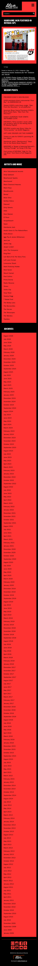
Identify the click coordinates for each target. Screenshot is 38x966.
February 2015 (9, 779)
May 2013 (7, 841)
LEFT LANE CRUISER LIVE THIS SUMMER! (18, 133)
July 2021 (7, 529)
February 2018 (9, 661)
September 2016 (10, 717)
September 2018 (10, 638)
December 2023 (10, 438)
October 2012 (9, 861)
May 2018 (7, 651)
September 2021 (10, 523)
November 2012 (10, 858)
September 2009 (10, 927)
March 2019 (8, 618)
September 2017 (10, 677)
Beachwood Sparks (11, 178)
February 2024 (9, 431)
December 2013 (10, 825)
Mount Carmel (9, 273)
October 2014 (9, 792)
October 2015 (9, 753)
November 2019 (10, 592)
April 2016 (7, 733)
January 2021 (9, 546)
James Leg (7, 244)
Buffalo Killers (9, 201)
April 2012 (7, 877)
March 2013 (8, 848)
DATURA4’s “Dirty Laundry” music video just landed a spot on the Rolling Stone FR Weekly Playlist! (18, 123)
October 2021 (9, 520)
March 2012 (8, 881)
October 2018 (9, 634)
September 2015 (10, 756)
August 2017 (8, 680)
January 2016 (9, 743)
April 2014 (7, 812)
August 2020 (8, 562)
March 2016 (8, 736)
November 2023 (10, 441)
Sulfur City (7, 290)
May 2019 (7, 612)
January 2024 (9, 434)
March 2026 (8, 349)
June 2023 (8, 457)
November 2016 (10, 710)
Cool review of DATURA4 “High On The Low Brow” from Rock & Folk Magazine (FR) (18, 153)
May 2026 (7, 346)
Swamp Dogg (8, 296)
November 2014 (10, 789)
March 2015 (8, 776)
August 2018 (8, 641)
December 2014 (10, 785)
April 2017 (7, 694)
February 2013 (9, 851)
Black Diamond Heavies (12, 185)
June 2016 (8, 726)
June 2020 (8, 569)
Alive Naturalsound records (13, 171)
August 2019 (8, 602)
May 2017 (7, 690)
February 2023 (9, 470)
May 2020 (7, 572)
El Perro (6, 217)
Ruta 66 (7, 74)
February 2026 (9, 352)
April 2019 (7, 615)
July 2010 (7, 920)
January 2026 (9, 356)
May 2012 (7, 874)
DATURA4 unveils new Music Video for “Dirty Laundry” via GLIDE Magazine (17, 129)
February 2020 (9, 582)
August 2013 (8, 835)
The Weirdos (8, 316)
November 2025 (10, 362)
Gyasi (6, 224)
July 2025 (7, 375)
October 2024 (9, 405)
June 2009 (8, 930)
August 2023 (8, 451)
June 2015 (8, 766)
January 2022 (9, 510)
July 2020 (7, 566)
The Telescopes (9, 312)
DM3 (5, 211)
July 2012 (7, 867)
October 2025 (9, 365)
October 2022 (9, 480)
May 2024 (7, 421)
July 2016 (7, 723)
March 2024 (8, 428)
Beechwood (8, 181)
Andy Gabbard (9, 175)
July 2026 (7, 339)
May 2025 (7, 382)
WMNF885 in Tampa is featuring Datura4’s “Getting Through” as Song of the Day (19, 147)
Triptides (7, 319)
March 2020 (8, 579)
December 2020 (10, 549)
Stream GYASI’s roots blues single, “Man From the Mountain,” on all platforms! (18, 106)
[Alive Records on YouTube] (17, 947)
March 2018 (8, 657)
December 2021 (10, 513)
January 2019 (9, 625)
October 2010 (9, 910)
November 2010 (10, 907)
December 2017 (10, 667)
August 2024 (8, 411)
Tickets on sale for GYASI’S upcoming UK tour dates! (18, 137)
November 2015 (10, 749)
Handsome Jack (19, 72)
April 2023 (7, 464)
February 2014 (9, 818)
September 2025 (10, 369)
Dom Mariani (8, 214)
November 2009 (10, 923)
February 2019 (9, 621)
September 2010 (10, 913)
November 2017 (10, 671)
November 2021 (10, 516)
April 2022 (7, 500)
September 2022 (10, 484)
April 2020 (7, 575)
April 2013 (7, 845)
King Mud (7, 253)
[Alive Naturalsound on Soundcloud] (21, 947)
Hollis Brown (8, 234)
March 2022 (8, 503)
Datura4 (7, 204)
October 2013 (9, 831)
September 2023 (10, 447)
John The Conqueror (11, 250)
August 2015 (8, 759)
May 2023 (7, 461)
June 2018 (8, 648)
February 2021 (9, 543)
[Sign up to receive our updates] (12, 943)
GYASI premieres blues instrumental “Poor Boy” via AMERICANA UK (19, 101)
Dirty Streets (8, 207)
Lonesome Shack (10, 263)
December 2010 (10, 904)
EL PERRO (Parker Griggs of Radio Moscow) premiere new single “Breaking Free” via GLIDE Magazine (18, 79)
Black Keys (8, 188)
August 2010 (8, 917)
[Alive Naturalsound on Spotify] (25, 947)
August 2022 (8, 487)
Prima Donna (8, 280)
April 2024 (7, 424)
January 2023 (9, 474)
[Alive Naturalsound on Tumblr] (25, 943)
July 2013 (7, 838)
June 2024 (8, 418)
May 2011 (7, 894)
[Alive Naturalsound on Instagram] (17, 943)
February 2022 (9, 507)
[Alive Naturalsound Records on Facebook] (21, 943)
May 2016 (7, 730)
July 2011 (7, 890)
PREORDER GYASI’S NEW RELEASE (16, 97)
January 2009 (9, 933)
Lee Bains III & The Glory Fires (15, 257)
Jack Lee (7, 240)
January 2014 (9, 822)
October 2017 (9, 674)
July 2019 (7, 605)
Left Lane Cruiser (10, 260)
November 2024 (10, 401)
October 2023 (9, 444)
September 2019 (10, 598)
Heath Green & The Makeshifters (15, 230)
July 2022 (7, 490)
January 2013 (9, 854)
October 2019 (9, 595)
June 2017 (8, 687)
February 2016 (9, 739)
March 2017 (8, 697)
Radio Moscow (9, 283)
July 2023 (7, 454)
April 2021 (7, 536)
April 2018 (7, 654)
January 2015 (9, 782)
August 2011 (8, 887)
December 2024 (10, 398)
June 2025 (8, 379)
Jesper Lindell (9, 247)
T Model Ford (8, 299)
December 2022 (10, 477)
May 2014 (7, 808)
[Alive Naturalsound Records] (12, 8)
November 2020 (10, 552)
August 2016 (8, 720)
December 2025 (10, 359)
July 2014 (7, 802)
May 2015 (7, 769)
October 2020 (9, 556)
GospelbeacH (8, 221)
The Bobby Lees (9, 303)
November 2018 (10, 631)
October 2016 (9, 713)
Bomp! (6, 194)
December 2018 (10, 628)
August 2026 (8, 336)
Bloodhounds (8, 191)
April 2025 (7, 385)
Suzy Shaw (7, 293)
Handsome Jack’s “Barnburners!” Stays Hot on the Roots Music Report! (18, 142)
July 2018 (7, 644)
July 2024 (7, 415)
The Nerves (8, 309)
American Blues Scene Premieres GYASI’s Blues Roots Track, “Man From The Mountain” (19, 112)
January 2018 (9, 664)
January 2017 (9, 703)
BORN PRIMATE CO (22, 961)
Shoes (6, 286)
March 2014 (8, 815)
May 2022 (7, 497)
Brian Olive (7, 198)
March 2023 (8, 467)
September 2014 (10, 795)
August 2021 (8, 526)
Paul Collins (8, 276)
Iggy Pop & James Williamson (14, 237)
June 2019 (8, 608)
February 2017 (9, 700)
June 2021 (8, 533)
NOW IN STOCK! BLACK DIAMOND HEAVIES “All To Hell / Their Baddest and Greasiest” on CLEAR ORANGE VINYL (18, 84)
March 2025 (8, 388)
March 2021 (8, 539)
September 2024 (10, 408)
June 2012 (8, 871)
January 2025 (9, 395)
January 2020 (9, 585)
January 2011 (9, 900)
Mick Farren (8, 270)
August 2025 (8, 372)
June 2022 (8, 493)
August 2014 (8, 799)
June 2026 (8, 342)
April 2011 (7, 897)
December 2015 (10, 746)
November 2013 (10, 828)
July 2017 (7, 684)
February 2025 (9, 392)
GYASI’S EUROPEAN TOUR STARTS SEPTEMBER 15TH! (16, 117)
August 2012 (8, 864)
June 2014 (8, 805)
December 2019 (10, 589)
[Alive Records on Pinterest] (12, 947)
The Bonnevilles (9, 306)
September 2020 (10, 559)
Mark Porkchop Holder (12, 267)
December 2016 (10, 707)
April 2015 (7, 772)
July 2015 (7, 762)
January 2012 (9, 884)
